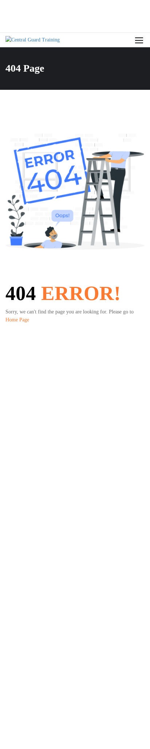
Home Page (17, 320)
